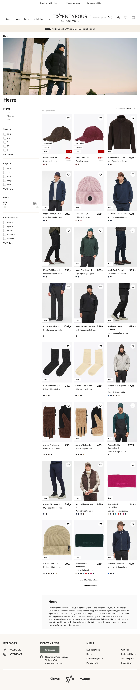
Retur (89, 654)
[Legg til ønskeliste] (68, 118)
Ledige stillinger (129, 654)
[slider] (4, 207)
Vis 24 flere (8, 154)
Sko (8, 119)
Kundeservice (93, 649)
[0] (126, 17)
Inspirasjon (126, 662)
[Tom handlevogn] (133, 17)
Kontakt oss (50, 650)
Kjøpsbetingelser (94, 658)
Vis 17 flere (8, 189)
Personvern (92, 662)
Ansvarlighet (127, 658)
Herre (7, 108)
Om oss (125, 649)
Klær (9, 112)
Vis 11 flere (7, 243)
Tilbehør (10, 116)
